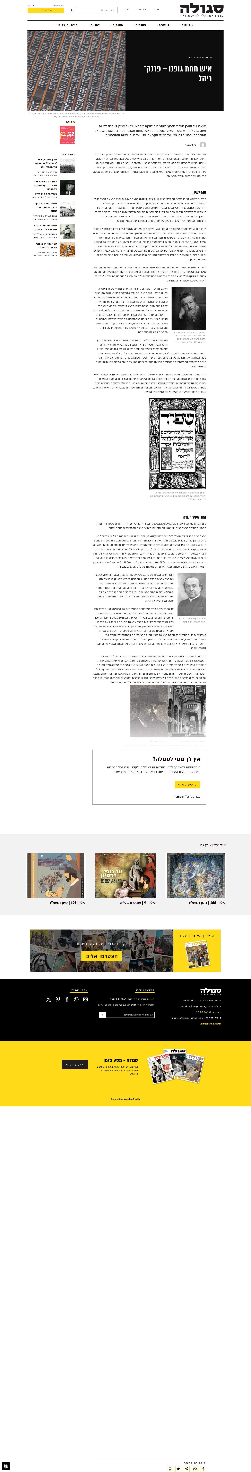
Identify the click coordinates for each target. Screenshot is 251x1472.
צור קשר (142, 9)
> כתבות (191, 57)
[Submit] (72, 10)
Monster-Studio (131, 1099)
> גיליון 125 (199, 57)
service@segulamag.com (197, 1006)
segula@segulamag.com (188, 1018)
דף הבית (208, 57)
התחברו (179, 797)
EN (28, 5)
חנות (128, 9)
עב (33, 5)
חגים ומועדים (68, 25)
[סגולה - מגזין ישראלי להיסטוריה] (202, 10)
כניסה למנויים (58, 5)
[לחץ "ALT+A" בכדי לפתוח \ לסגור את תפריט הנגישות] (6, 1466)
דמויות (95, 25)
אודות (156, 9)
